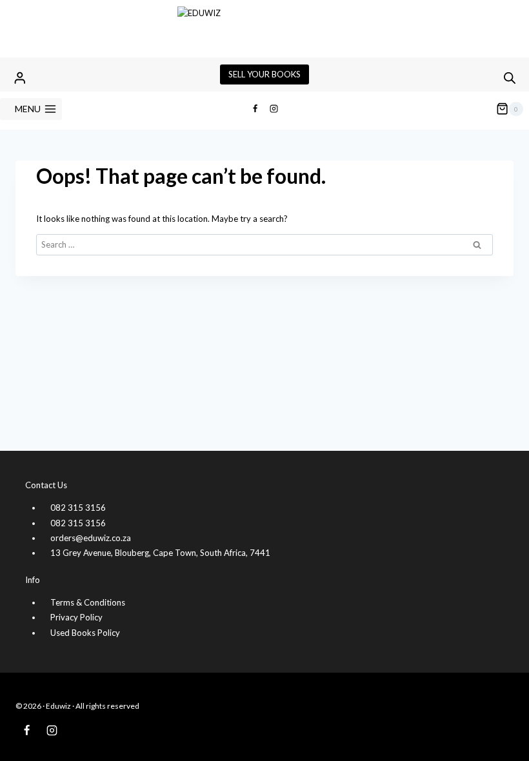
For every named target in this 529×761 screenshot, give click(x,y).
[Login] (20, 78)
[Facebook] (254, 109)
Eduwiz (58, 706)
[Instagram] (274, 109)
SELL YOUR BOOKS (264, 74)
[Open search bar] (509, 77)
